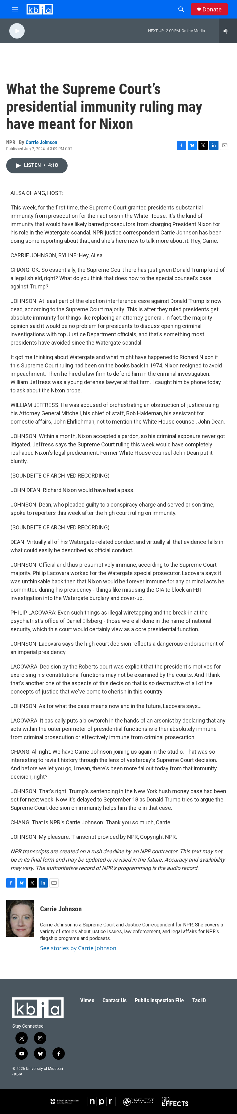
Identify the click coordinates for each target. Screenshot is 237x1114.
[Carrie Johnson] (20, 918)
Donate (212, 9)
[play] (17, 31)
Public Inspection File (159, 1000)
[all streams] (228, 31)
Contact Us (114, 1000)
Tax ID (199, 1000)
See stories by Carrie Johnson (78, 948)
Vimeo (87, 1000)
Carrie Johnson (41, 142)
